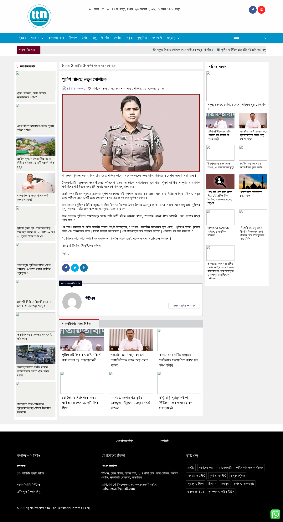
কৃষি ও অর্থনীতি (218, 476)
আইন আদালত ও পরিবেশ (249, 467)
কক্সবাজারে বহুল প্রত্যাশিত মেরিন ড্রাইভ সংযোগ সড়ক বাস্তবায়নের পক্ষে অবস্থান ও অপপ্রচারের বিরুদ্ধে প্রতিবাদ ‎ (221, 271)
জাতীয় (78, 66)
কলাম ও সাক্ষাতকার (244, 484)
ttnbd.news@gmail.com (118, 488)
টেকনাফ (73, 38)
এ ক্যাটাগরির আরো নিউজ (76, 323)
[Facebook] (66, 268)
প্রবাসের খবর (206, 467)
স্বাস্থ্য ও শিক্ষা (195, 484)
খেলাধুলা (224, 484)
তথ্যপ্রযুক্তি (238, 476)
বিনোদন (212, 484)
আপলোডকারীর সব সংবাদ (183, 305)
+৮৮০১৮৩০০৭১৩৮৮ (134, 484)
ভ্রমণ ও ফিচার (196, 492)
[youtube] (261, 10)
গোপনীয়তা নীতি (124, 441)
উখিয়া (85, 38)
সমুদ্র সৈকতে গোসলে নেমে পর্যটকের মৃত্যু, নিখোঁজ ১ (175, 50)
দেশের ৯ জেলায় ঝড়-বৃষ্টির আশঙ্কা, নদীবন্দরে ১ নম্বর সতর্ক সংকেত (130, 402)
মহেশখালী (157, 38)
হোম (67, 66)
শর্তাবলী (164, 441)
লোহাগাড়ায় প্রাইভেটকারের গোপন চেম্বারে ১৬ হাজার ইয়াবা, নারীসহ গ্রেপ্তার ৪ (34, 269)
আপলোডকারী (224, 467)
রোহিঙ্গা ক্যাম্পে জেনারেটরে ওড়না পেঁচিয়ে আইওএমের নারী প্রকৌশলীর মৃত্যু (35, 163)
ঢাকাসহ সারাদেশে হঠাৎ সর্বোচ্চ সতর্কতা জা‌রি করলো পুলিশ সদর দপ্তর (33, 371)
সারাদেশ (35, 38)
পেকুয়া (129, 38)
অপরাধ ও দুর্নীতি (196, 476)
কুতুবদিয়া (142, 38)
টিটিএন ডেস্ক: (76, 88)
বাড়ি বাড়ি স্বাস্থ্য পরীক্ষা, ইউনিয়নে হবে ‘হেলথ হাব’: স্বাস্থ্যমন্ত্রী (175, 402)
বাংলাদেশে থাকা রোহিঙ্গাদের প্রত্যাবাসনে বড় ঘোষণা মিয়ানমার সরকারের (34, 408)
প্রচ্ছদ (22, 38)
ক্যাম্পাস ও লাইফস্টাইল (221, 492)
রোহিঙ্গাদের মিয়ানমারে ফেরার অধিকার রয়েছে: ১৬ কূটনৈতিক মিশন (80, 402)
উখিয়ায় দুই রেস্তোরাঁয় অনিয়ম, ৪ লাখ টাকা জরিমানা (218, 231)
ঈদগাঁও (105, 38)
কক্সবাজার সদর (56, 38)
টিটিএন (90, 298)
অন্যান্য (171, 38)
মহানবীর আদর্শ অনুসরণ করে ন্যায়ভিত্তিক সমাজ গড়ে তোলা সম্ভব (129, 360)
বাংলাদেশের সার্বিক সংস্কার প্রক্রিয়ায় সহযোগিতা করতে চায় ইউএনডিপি (178, 360)
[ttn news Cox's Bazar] (46, 16)
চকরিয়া (117, 38)
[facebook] (253, 10)
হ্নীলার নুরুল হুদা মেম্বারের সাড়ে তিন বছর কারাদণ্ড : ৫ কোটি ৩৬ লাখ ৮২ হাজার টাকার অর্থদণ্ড (36, 232)
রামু (94, 38)
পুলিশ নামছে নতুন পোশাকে (101, 66)
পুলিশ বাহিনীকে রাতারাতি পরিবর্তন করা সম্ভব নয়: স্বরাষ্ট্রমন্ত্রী (244, 50)
